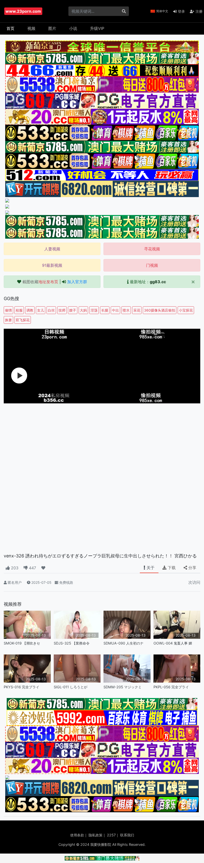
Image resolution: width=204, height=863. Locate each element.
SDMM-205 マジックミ (122, 687)
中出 (115, 310)
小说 (73, 28)
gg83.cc (158, 281)
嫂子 (72, 310)
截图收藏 (40, 281)
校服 (19, 310)
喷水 (126, 310)
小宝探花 (186, 310)
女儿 (40, 310)
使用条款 (77, 835)
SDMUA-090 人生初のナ (123, 643)
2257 (111, 835)
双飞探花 (23, 320)
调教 (29, 310)
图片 (52, 28)
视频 (31, 28)
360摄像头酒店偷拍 (159, 310)
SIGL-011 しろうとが (70, 687)
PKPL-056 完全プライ (171, 687)
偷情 (8, 310)
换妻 (8, 320)
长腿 (104, 310)
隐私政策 (95, 835)
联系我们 (127, 835)
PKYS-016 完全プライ (21, 687)
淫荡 (94, 310)
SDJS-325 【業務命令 (72, 643)
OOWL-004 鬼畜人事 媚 (172, 643)
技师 (61, 310)
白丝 (51, 310)
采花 (136, 310)
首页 (10, 28)
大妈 (83, 310)
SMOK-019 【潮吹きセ (22, 643)
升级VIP (97, 28)
